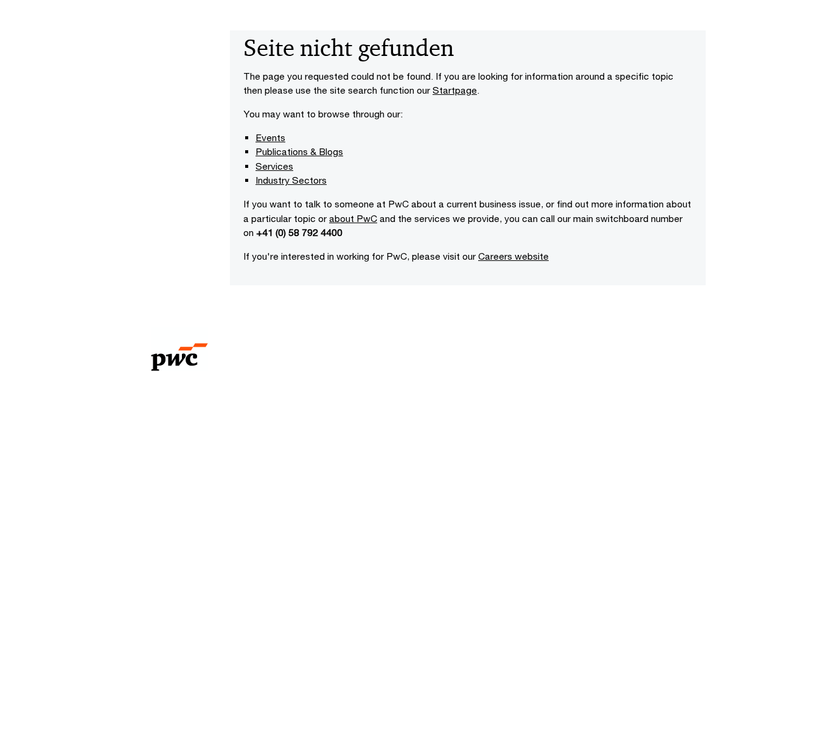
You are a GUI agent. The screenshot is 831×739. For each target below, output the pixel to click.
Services (274, 166)
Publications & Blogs (299, 151)
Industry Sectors (291, 180)
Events (270, 137)
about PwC (353, 218)
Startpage (455, 90)
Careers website (513, 256)
